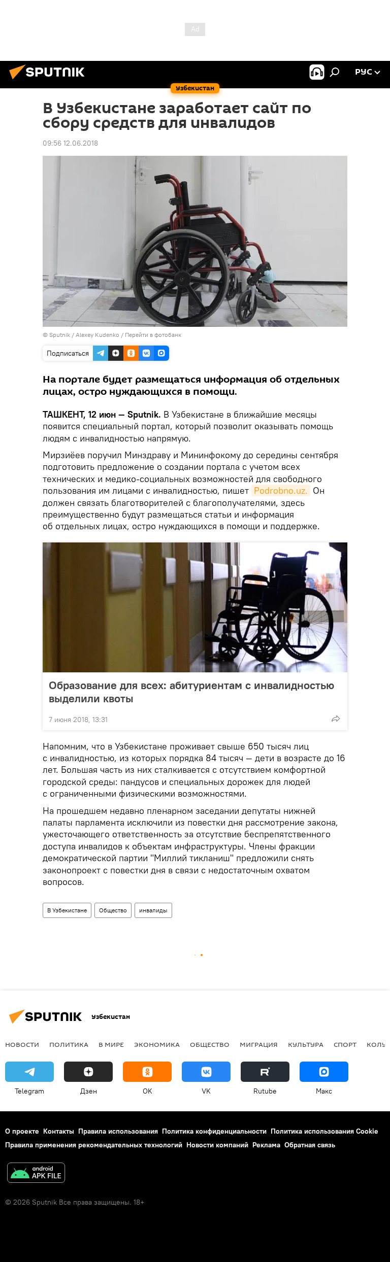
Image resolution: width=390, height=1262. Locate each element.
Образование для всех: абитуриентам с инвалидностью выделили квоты (191, 691)
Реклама (266, 1144)
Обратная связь (309, 1144)
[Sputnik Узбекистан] (49, 80)
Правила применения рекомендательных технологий (93, 1144)
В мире (111, 1044)
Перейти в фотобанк (153, 334)
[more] (336, 718)
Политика (68, 1044)
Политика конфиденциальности (214, 1131)
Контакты (58, 1131)
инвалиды (153, 910)
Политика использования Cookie (324, 1131)
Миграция (259, 1044)
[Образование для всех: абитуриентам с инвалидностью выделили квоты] (195, 607)
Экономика (157, 1044)
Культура (305, 1044)
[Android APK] (36, 1174)
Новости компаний (217, 1144)
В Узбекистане (67, 910)
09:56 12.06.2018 (70, 143)
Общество (113, 910)
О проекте (22, 1131)
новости (22, 1044)
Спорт (345, 1044)
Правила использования (118, 1131)
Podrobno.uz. (281, 490)
